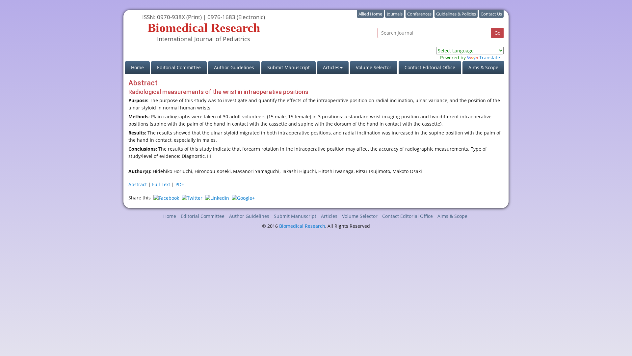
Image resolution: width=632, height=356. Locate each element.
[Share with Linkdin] (217, 197)
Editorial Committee (179, 67)
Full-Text (161, 184)
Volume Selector (373, 67)
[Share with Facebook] (166, 197)
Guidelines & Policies (456, 14)
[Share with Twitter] (192, 197)
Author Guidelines (234, 67)
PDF (179, 184)
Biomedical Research (302, 226)
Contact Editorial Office (430, 67)
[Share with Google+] (243, 197)
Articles (329, 216)
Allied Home (370, 14)
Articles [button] (331, 67)
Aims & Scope (483, 67)
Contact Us (491, 14)
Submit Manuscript (288, 67)
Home (140, 67)
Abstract (137, 184)
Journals (395, 14)
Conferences (419, 14)
